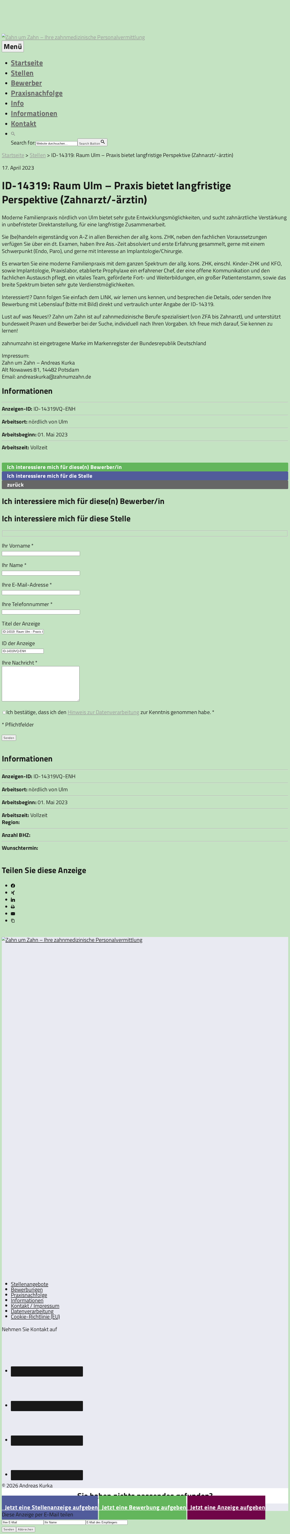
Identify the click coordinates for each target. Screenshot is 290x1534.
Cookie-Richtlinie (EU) (35, 1316)
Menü (13, 46)
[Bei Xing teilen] (13, 893)
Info (17, 103)
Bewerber (26, 82)
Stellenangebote (29, 1284)
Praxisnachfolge (37, 92)
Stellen (22, 72)
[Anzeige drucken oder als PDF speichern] (13, 907)
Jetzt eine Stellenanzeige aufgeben (50, 1507)
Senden (9, 1529)
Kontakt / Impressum (35, 1306)
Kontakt (23, 123)
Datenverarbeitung (32, 1311)
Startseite (27, 62)
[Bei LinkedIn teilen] (13, 900)
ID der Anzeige (18, 643)
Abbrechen (25, 1529)
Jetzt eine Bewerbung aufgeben (142, 1507)
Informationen (34, 113)
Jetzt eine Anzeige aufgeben (226, 1507)
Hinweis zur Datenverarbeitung (103, 712)
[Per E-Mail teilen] (13, 914)
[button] (13, 133)
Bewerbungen (27, 1289)
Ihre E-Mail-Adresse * (27, 585)
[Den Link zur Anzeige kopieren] (13, 921)
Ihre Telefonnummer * (27, 604)
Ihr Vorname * (18, 545)
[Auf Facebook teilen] (13, 886)
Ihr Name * (14, 565)
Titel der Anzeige (21, 623)
